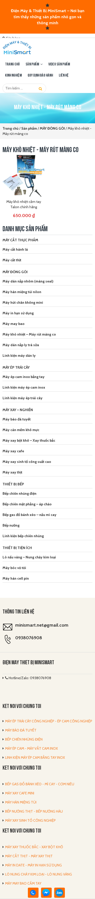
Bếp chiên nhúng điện (19, 493)
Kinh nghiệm (13, 76)
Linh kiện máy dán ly (19, 355)
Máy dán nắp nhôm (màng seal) (28, 281)
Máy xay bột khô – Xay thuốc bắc (29, 440)
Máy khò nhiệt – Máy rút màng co (29, 334)
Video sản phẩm (59, 64)
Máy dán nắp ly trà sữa (21, 345)
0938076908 (28, 638)
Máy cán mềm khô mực (21, 430)
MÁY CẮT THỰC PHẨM (20, 240)
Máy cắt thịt (12, 260)
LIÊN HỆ (64, 76)
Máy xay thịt (12, 472)
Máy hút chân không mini (23, 302)
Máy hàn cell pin (16, 578)
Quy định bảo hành (40, 76)
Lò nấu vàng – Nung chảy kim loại (29, 557)
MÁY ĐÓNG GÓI (15, 272)
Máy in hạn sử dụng (18, 313)
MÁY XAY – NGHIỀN (18, 410)
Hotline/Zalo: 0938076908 (29, 678)
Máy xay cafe (13, 451)
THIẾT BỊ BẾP (13, 484)
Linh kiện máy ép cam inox (24, 387)
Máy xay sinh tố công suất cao (27, 461)
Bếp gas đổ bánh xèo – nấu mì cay (29, 514)
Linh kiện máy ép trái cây (23, 398)
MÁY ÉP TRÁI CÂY (16, 367)
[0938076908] (33, 892)
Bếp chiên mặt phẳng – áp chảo (27, 504)
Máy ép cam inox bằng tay (24, 376)
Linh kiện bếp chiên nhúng (23, 536)
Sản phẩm (32, 64)
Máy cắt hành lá (15, 249)
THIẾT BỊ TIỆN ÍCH (17, 548)
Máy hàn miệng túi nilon (22, 292)
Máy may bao (14, 323)
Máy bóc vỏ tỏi (14, 567)
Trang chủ (12, 64)
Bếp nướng (11, 525)
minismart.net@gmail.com (41, 625)
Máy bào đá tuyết (17, 419)
